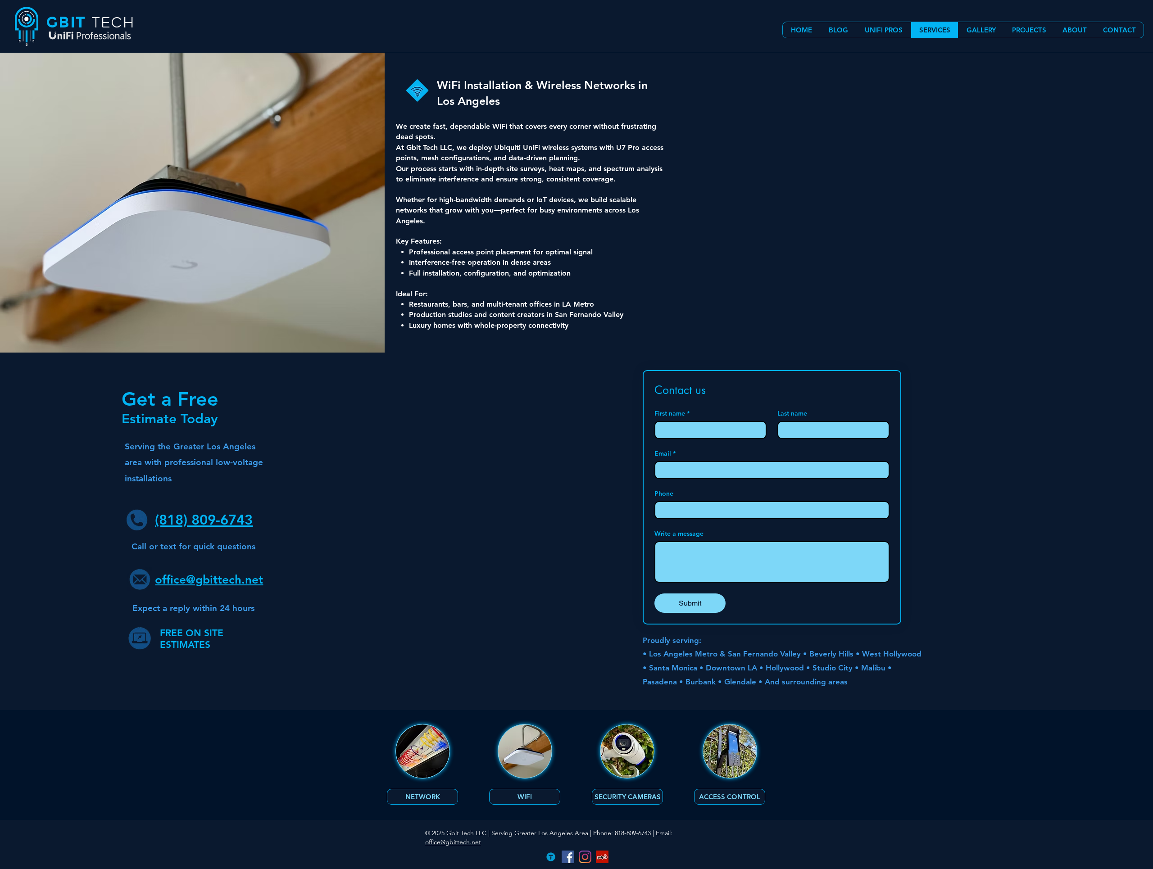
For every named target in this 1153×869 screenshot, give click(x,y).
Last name (792, 413)
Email (665, 453)
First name (672, 413)
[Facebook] (568, 857)
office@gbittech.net (453, 842)
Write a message (679, 534)
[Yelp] (602, 857)
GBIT (66, 22)
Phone (663, 494)
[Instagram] (585, 857)
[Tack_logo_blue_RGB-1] (551, 857)
